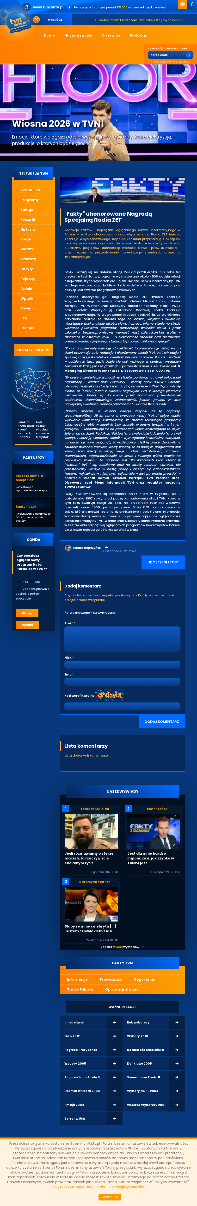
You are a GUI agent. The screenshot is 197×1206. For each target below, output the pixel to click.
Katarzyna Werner (94, 881)
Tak (25, 582)
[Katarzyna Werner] (91, 904)
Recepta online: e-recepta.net (30, 478)
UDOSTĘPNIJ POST (163, 562)
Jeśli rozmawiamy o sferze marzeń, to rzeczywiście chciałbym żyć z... (89, 858)
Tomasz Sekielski (94, 809)
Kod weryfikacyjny (79, 696)
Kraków (22, 422)
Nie (37, 582)
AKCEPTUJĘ (110, 1197)
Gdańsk (22, 437)
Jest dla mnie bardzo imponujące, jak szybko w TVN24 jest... (150, 858)
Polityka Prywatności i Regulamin (78, 1186)
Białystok (39, 437)
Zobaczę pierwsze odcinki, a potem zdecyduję (32, 593)
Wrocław (39, 429)
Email (69, 674)
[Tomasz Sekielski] (91, 831)
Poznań (39, 426)
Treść (68, 623)
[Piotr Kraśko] (153, 831)
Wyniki (27, 625)
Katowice (39, 433)
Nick (68, 658)
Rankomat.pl (26, 507)
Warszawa (22, 426)
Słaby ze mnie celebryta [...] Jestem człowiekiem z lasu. (90, 929)
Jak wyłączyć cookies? (128, 1186)
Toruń (22, 429)
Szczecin (22, 433)
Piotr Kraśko (157, 809)
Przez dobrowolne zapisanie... (171, 61)
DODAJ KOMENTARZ (162, 721)
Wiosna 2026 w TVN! (58, 123)
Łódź (39, 422)
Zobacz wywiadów (120, 947)
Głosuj (27, 613)
